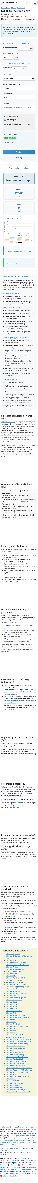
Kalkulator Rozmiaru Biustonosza (17, 965)
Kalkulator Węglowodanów (15, 969)
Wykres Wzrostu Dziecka (14, 982)
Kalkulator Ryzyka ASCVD (14, 1059)
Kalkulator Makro (12, 967)
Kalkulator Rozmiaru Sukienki (16, 1061)
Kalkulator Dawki (12, 1002)
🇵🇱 (28, 3)
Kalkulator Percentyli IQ (14, 1011)
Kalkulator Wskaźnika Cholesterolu (18, 1017)
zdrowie (9, 632)
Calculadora (16, 1161)
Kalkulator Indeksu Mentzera (16, 993)
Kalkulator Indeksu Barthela (15, 1066)
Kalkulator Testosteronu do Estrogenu (19, 1068)
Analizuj (19, 152)
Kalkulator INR (11, 1031)
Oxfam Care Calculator (13, 971)
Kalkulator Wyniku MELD (14, 1052)
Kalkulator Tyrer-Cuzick (14, 1088)
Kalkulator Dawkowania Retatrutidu (18, 1092)
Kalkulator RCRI (11, 1079)
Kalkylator (25, 1169)
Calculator (7, 1163)
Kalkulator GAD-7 (12, 995)
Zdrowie (13, 8)
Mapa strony (27, 1148)
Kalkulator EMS (11, 1028)
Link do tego (16, 19)
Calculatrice (4, 1167)
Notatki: (6, 103)
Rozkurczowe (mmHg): (11, 53)
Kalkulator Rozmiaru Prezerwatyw (17, 1044)
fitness (13, 916)
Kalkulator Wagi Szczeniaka (15, 1015)
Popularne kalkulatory (13, 1148)
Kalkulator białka (10, 694)
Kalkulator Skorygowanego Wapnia (18, 987)
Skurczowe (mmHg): (10, 47)
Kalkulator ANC (11, 1074)
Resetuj (19, 158)
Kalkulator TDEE (27, 692)
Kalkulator (30, 1167)
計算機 (24, 1174)
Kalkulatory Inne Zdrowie (26, 1136)
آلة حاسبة (3, 1174)
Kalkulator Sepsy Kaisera (14, 1083)
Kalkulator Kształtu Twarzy (15, 1055)
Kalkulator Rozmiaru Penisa (15, 1048)
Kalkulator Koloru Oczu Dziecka (17, 1057)
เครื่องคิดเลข (14, 1174)
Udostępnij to (31, 19)
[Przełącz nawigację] (35, 3)
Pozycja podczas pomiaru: (12, 84)
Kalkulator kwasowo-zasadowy (16, 985)
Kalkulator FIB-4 (11, 1033)
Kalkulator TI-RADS (12, 1081)
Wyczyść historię (10, 142)
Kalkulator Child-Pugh (13, 991)
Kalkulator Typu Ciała (13, 954)
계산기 (12, 1176)
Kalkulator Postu (11, 1006)
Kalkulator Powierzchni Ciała (15, 978)
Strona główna (5, 8)
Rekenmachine (28, 1171)
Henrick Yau (12, 14)
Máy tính (6, 1171)
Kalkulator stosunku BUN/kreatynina (18, 1077)
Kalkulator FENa (11, 1009)
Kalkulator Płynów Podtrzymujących (18, 1039)
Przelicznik (3, 1150)
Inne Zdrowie (21, 8)
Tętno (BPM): (7, 68)
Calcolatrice (4, 1161)
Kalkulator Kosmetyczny (14, 1000)
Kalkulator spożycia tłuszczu (14, 701)
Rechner (16, 1171)
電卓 (4, 1176)
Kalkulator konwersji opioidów (16, 998)
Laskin (35, 1169)
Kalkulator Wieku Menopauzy (16, 1046)
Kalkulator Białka (11, 960)
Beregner (26, 1158)
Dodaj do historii (10, 138)
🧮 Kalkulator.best (8, 2)
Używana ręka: (8, 93)
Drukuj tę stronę (8, 17)
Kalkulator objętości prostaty (16, 1085)
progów (17, 803)
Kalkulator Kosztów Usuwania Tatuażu (19, 1041)
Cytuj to (5, 19)
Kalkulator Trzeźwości (13, 1024)
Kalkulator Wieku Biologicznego (17, 1072)
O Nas (2, 1148)
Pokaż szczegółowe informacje (18, 124)
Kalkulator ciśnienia (8, 422)
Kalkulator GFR (9, 927)
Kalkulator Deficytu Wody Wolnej (17, 1026)
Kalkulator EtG (11, 1022)
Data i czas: (7, 74)
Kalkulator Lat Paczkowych (15, 1063)
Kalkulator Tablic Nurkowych (16, 1090)
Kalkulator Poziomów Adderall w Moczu (19, 1070)
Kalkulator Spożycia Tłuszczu (16, 963)
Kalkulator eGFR (11, 1004)
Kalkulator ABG (11, 1020)
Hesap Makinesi (17, 1167)
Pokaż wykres (12, 120)
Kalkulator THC (11, 1013)
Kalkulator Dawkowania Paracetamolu (19, 989)
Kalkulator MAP (11, 1050)
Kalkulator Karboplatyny (14, 980)
